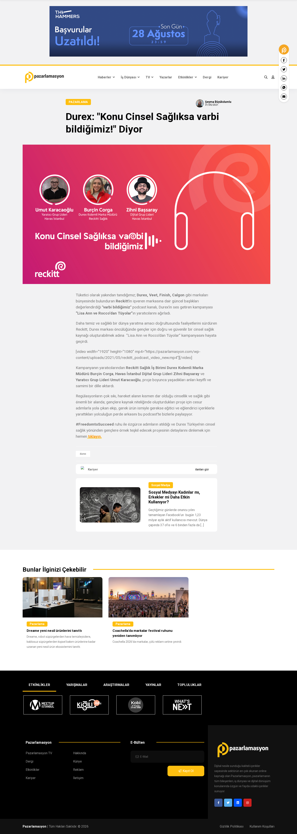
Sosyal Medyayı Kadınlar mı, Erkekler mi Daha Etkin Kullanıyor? (174, 497)
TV (148, 77)
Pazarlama (78, 102)
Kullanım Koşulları (262, 826)
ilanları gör (202, 469)
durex (83, 453)
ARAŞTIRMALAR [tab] (116, 685)
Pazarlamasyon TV (39, 753)
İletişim (78, 778)
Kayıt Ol (188, 771)
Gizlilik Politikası (231, 826)
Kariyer (223, 77)
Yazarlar (165, 77)
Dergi (207, 77)
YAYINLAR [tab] (153, 685)
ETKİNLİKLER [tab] (39, 685)
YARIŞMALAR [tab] (76, 685)
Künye (77, 761)
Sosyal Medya (160, 485)
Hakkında (79, 753)
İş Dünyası (129, 77)
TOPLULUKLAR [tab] (189, 685)
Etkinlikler (186, 77)
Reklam (78, 770)
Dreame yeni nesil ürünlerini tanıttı (54, 631)
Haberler (105, 77)
